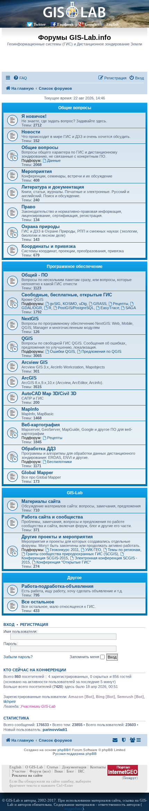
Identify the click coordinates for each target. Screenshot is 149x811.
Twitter (40, 24)
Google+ (92, 24)
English (112, 24)
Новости (30, 131)
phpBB (63, 750)
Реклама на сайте (27, 775)
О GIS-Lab (34, 767)
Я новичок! (33, 116)
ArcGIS (29, 378)
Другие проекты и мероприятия (57, 536)
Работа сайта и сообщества (52, 517)
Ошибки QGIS (62, 351)
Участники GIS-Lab (37, 706)
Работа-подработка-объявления (57, 586)
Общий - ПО (34, 275)
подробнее (73, 808)
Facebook (65, 24)
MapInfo (30, 409)
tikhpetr (9, 701)
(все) (47, 771)
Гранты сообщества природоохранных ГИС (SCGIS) (72, 554)
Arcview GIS (34, 362)
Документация (74, 767)
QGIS (27, 338)
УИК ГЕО (93, 550)
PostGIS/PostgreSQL (76, 308)
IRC (81, 771)
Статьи (52, 767)
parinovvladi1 (55, 729)
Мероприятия (36, 171)
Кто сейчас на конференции (34, 670)
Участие (19, 771)
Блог (70, 771)
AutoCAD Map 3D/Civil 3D (48, 393)
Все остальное (37, 601)
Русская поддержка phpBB (75, 754)
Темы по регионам (124, 550)
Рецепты (120, 304)
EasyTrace (109, 308)
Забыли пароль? (18, 657)
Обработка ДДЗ (38, 448)
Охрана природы (40, 226)
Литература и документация (52, 187)
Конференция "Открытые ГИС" (63, 562)
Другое (74, 577)
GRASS (99, 304)
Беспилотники (59, 462)
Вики (58, 771)
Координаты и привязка (48, 246)
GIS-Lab (74, 492)
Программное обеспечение (75, 266)
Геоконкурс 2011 (64, 550)
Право (28, 206)
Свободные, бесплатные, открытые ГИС (66, 294)
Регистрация (34, 624)
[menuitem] (20, 78)
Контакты (98, 767)
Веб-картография (40, 424)
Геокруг (130, 778)
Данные (54, 160)
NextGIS (30, 318)
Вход (9, 624)
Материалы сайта (40, 501)
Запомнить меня (85, 657)
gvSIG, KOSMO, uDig (68, 304)
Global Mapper (37, 472)
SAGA (130, 308)
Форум (35, 771)
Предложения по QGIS (101, 351)
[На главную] (74, 9)
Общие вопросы (74, 107)
